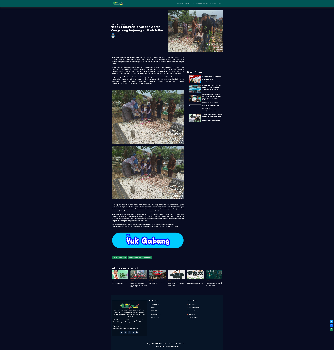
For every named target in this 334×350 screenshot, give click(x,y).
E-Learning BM (155, 304)
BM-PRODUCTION (156, 314)
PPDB (219, 4)
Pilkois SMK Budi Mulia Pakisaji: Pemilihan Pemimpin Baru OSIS (195, 282)
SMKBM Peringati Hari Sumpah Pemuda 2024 (157, 282)
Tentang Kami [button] (189, 4)
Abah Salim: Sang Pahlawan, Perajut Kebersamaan (119, 282)
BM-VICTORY (155, 317)
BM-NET (153, 307)
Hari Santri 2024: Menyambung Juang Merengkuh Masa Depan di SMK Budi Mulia (214, 283)
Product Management (195, 311)
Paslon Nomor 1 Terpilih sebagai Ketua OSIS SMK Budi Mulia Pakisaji (176, 283)
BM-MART (154, 311)
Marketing (192, 314)
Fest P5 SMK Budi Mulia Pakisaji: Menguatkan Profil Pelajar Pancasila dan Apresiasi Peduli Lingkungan (138, 284)
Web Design (192, 304)
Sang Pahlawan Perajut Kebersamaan (140, 258)
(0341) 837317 (119, 326)
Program (199, 4)
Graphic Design (193, 317)
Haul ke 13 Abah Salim (119, 258)
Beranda (180, 4)
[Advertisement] (205, 61)
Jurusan (205, 4)
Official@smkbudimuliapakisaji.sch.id (126, 328)
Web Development (194, 307)
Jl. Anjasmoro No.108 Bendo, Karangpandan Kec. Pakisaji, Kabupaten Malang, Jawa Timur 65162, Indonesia (128, 322)
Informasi (213, 4)
